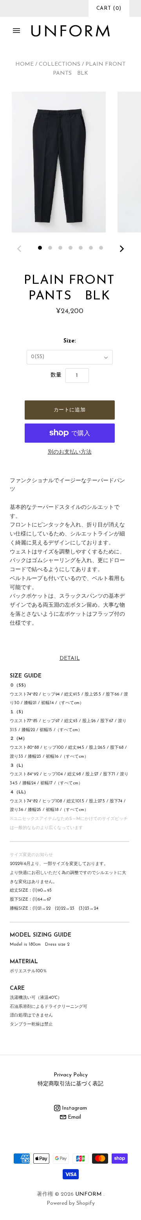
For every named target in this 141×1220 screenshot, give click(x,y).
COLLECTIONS (59, 64)
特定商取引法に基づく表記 (70, 1084)
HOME (24, 64)
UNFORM (88, 1194)
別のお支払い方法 (70, 452)
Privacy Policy (71, 1075)
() (108, 8)
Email (73, 1117)
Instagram (73, 1108)
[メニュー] (16, 30)
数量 (56, 375)
